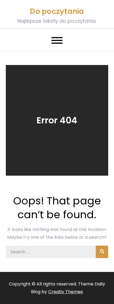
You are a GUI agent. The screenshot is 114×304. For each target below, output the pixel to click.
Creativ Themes (65, 292)
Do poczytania (57, 11)
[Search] (102, 252)
